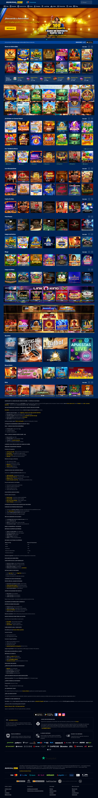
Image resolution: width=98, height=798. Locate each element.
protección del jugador (39, 701)
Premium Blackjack (10, 502)
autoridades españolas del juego (31, 415)
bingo (31, 412)
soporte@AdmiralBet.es (13, 659)
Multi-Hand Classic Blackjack (12, 500)
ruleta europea (11, 511)
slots (68, 403)
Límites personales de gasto (12, 585)
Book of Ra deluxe (10, 455)
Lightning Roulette (10, 475)
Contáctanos (7, 792)
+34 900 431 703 (13, 656)
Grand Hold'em (9, 624)
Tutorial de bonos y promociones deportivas (35, 791)
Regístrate (8, 668)
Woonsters (9, 456)
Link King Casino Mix (10, 451)
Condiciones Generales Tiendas (25, 771)
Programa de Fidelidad (11, 609)
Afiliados (73, 791)
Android (25, 417)
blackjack (79, 403)
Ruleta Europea (9, 497)
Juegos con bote (9, 466)
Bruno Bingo (9, 621)
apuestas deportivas (37, 412)
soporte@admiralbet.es (13, 720)
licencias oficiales (26, 691)
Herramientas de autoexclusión (12, 586)
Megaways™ (9, 464)
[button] (10, 28)
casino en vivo (72, 403)
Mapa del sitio (74, 789)
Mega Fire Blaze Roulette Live (12, 477)
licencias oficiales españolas (18, 629)
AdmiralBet (7, 410)
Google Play (19, 573)
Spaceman (8, 623)
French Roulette (9, 499)
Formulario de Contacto (11, 660)
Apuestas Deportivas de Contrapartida (14, 646)
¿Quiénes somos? (8, 789)
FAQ (5, 791)
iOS (23, 417)
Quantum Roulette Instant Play (12, 480)
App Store (10, 573)
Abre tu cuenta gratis (19, 421)
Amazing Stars (9, 453)
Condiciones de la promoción (32, 789)
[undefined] (20, 781)
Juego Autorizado (53, 794)
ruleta (84, 403)
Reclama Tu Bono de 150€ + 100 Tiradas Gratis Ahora (15, 706)
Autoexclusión (74, 794)
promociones (24, 567)
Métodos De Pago (8, 794)
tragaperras (22, 412)
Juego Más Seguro (75, 792)
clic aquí (77, 721)
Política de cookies (53, 791)
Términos (51, 789)
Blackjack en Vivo (10, 478)
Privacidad (51, 792)
